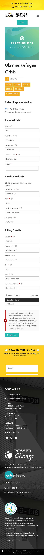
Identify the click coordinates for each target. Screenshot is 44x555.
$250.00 (26, 84)
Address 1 (9, 246)
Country (8, 236)
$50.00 (8, 84)
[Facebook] (7, 438)
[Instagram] (11, 438)
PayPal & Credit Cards (16, 109)
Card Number (11, 189)
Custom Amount (12, 94)
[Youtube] (16, 438)
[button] (37, 16)
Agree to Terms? (14, 295)
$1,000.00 (18, 89)
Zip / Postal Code (12, 284)
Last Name (9, 145)
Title (7, 126)
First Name (9, 136)
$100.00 (17, 84)
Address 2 (9, 255)
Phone (12, 164)
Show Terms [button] (34, 295)
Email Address (11, 155)
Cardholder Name (12, 208)
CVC (7, 199)
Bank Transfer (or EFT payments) (19, 112)
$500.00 (9, 89)
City (7, 265)
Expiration (9, 217)
